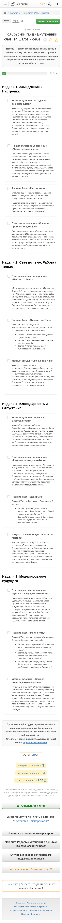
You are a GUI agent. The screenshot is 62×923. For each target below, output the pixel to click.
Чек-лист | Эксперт (19, 884)
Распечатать (30, 773)
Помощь (25, 913)
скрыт (35, 754)
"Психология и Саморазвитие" (31, 821)
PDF (15, 21)
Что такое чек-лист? (36, 902)
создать (49, 21)
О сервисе (20, 902)
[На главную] (5, 12)
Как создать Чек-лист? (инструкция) (30, 906)
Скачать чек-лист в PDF (30, 780)
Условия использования (40, 910)
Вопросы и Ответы (18, 910)
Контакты (35, 913)
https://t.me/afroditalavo (35, 742)
